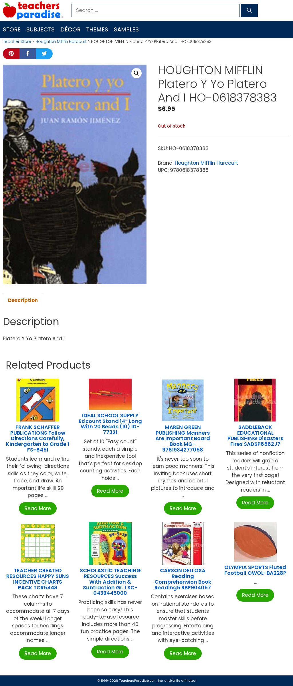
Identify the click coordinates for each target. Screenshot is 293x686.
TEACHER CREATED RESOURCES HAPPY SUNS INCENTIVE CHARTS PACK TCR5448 (37, 579)
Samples (126, 29)
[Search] (249, 10)
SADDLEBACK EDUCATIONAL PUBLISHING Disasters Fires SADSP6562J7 (255, 435)
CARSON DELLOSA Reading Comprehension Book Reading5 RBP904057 (183, 579)
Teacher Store (17, 41)
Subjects (40, 29)
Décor (70, 29)
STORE (12, 29)
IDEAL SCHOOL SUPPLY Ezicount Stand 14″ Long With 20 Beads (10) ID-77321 (110, 424)
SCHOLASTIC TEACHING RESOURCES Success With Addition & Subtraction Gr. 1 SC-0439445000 (110, 581)
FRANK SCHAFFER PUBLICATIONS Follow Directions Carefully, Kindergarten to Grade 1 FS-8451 (37, 438)
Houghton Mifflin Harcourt (61, 41)
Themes (97, 29)
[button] (136, 73)
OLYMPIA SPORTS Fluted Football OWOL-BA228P (255, 570)
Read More (38, 508)
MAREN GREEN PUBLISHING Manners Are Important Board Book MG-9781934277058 (182, 438)
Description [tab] (23, 300)
